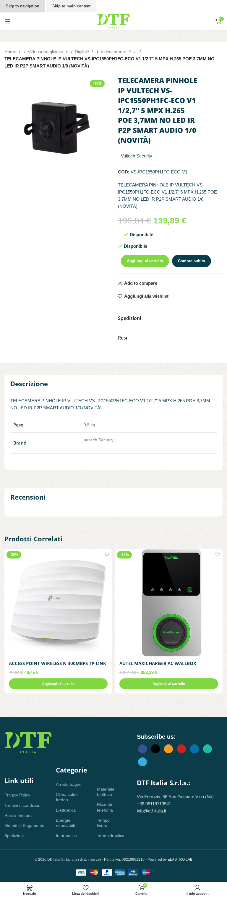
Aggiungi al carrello (145, 261)
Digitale (82, 51)
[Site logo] (113, 20)
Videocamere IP (116, 51)
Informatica (66, 835)
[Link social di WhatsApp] (207, 748)
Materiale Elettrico (105, 792)
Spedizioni (14, 835)
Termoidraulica (108, 835)
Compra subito (191, 261)
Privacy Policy (17, 795)
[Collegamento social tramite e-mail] (168, 748)
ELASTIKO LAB (180, 859)
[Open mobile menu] (7, 21)
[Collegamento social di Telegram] (142, 761)
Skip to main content (71, 6)
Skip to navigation (22, 6)
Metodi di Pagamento (24, 825)
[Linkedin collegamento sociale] (194, 748)
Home (10, 51)
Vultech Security (136, 155)
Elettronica (66, 810)
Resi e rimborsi (18, 815)
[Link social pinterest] (181, 748)
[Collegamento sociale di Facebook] (142, 748)
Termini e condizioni (22, 805)
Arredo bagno (69, 784)
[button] (58, 683)
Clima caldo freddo (67, 797)
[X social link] (155, 748)
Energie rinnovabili (65, 823)
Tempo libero (103, 823)
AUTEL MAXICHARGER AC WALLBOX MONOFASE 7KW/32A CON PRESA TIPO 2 (163, 666)
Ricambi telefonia (105, 807)
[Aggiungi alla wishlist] (107, 554)
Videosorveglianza (46, 51)
